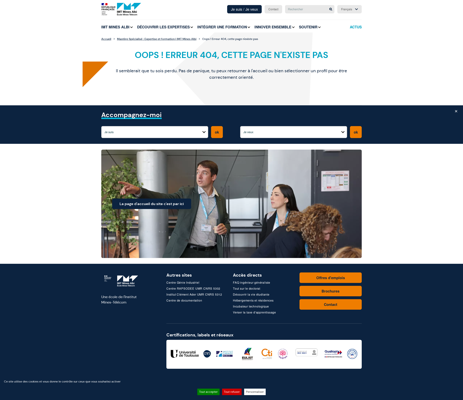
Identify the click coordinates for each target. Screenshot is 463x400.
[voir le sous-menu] (131, 27)
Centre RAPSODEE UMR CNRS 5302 (193, 288)
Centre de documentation (184, 300)
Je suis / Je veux (244, 9)
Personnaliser (255, 391)
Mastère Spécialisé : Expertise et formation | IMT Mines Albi (156, 39)
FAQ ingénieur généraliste (251, 282)
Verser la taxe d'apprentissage (254, 312)
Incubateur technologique (251, 306)
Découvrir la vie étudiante (251, 294)
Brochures (330, 291)
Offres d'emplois (330, 277)
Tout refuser (232, 391)
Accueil (106, 39)
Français (346, 9)
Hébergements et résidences (253, 300)
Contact (273, 9)
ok (217, 132)
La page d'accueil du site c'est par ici (152, 203)
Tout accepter (208, 391)
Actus (356, 26)
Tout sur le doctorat (246, 288)
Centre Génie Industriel (182, 282)
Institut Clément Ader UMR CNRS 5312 (194, 294)
